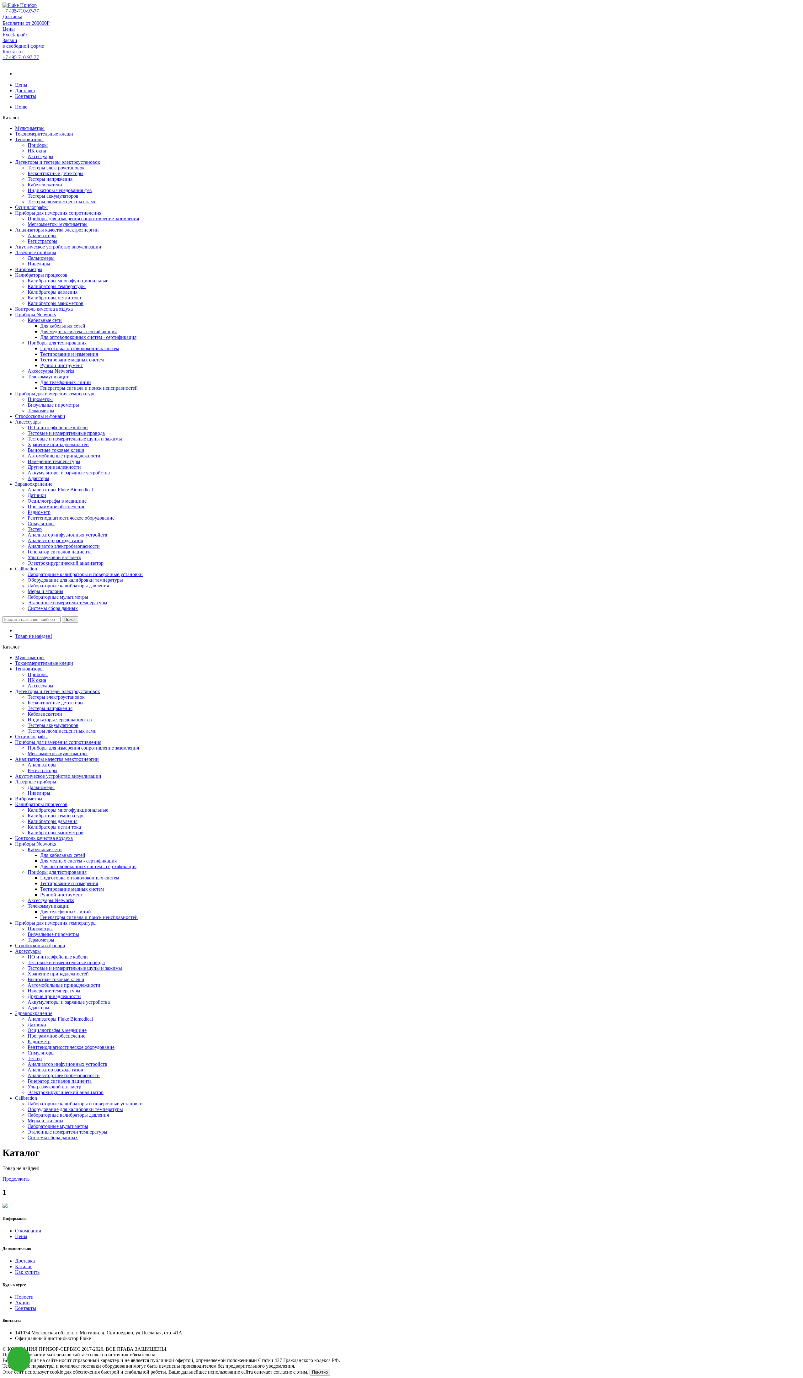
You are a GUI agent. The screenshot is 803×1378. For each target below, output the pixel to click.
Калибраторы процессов (41, 275)
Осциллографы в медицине (57, 501)
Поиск (70, 619)
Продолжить (16, 1179)
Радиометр (39, 512)
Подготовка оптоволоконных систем (79, 348)
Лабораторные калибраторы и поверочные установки (85, 574)
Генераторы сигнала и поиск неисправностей (89, 388)
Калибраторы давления (52, 292)
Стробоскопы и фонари (40, 416)
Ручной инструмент (61, 365)
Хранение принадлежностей (58, 444)
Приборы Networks (35, 314)
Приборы (38, 145)
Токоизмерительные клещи (44, 133)
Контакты (25, 96)
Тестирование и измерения (69, 354)
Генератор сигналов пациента (60, 551)
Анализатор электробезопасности (64, 546)
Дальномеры (41, 258)
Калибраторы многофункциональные (68, 280)
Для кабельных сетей (62, 325)
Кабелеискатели (45, 184)
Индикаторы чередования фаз (60, 190)
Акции (22, 1302)
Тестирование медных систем (72, 359)
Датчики (37, 495)
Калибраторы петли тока (54, 297)
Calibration (26, 568)
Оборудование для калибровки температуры (75, 580)
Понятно (320, 1372)
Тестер (35, 529)
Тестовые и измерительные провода (66, 433)
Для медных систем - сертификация (78, 331)
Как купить (27, 1272)
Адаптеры (38, 478)
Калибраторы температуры (57, 286)
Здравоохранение (33, 484)
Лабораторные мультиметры (58, 597)
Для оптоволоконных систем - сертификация (88, 337)
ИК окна (37, 150)
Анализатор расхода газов (55, 540)
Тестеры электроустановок (56, 167)
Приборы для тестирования (57, 342)
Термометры (41, 410)
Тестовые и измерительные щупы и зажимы (75, 438)
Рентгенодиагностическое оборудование (71, 518)
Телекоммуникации (49, 376)
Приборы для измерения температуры (56, 393)
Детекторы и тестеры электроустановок (57, 162)
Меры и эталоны (45, 591)
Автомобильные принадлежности (64, 455)
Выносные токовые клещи (56, 450)
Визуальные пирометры (53, 405)
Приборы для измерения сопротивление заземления (83, 218)
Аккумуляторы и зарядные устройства (69, 472)
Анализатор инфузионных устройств (67, 534)
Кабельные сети (45, 320)
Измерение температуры (54, 461)
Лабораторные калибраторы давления (68, 585)
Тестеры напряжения (50, 179)
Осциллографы (31, 207)
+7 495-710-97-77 (21, 10)
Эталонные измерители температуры (67, 602)
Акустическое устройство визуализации (58, 246)
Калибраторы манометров (55, 303)
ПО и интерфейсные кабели (58, 427)
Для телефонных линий (65, 382)
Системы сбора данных (53, 608)
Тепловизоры (29, 139)
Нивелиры (39, 263)
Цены (21, 85)
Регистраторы (42, 241)
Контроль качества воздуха (44, 309)
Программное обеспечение (56, 506)
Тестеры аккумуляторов (53, 196)
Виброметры (28, 269)
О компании (28, 1230)
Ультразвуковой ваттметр (54, 557)
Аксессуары (40, 156)
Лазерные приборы (35, 252)
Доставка (25, 90)
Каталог (23, 1266)
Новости (24, 1297)
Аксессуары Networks (51, 371)
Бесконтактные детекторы (55, 173)
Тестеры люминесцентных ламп (62, 201)
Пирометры (40, 399)
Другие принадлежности (54, 467)
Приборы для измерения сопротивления (58, 213)
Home (21, 106)
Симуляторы (41, 523)
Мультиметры (30, 128)
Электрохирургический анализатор (66, 563)
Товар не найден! (33, 636)
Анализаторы (42, 235)
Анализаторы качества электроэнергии (57, 229)
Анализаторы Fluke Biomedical (60, 489)
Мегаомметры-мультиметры (58, 224)
